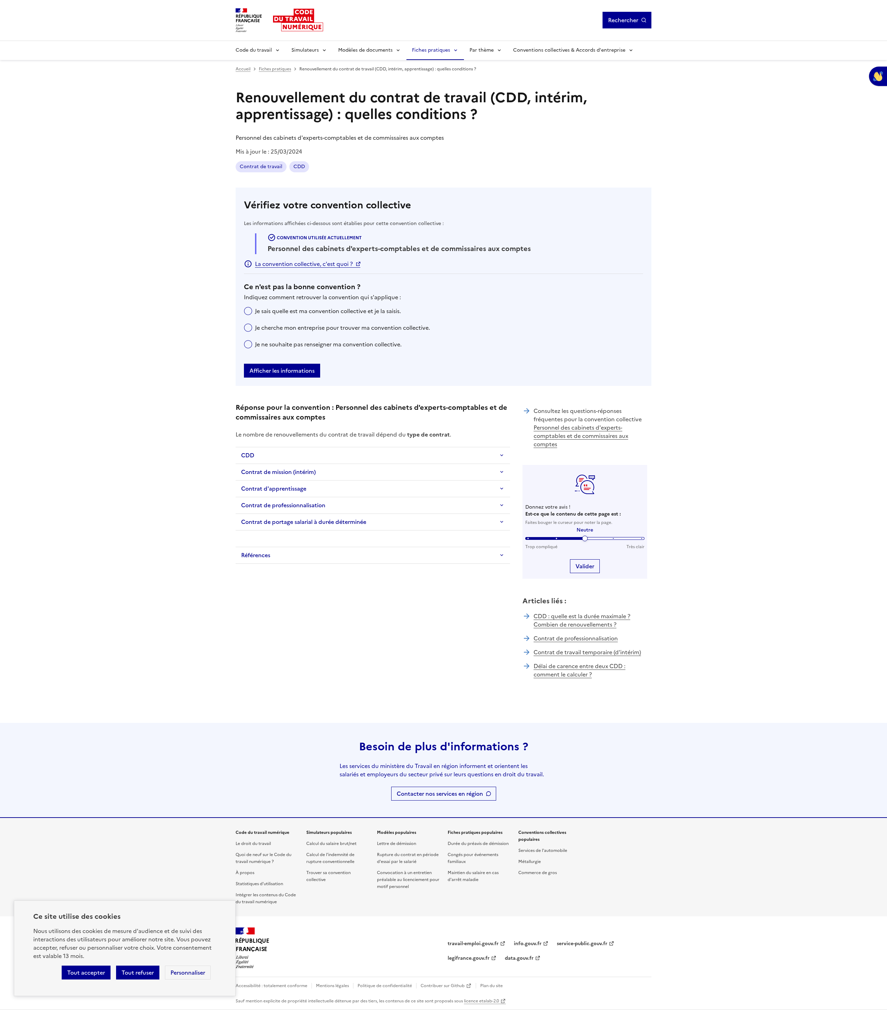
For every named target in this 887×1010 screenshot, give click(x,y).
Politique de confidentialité (385, 986)
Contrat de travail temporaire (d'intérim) (587, 652)
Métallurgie (529, 861)
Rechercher (623, 20)
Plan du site (491, 986)
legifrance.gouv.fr (469, 958)
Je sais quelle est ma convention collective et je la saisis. (328, 311)
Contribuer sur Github (443, 986)
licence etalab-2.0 (481, 1001)
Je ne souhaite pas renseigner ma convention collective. (328, 344)
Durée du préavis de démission (478, 843)
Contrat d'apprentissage (273, 488)
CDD (299, 166)
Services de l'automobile (542, 850)
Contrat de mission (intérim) (278, 472)
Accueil (243, 69)
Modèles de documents (365, 50)
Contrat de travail (261, 166)
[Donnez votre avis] (878, 76)
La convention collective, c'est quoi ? (304, 264)
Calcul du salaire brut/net (331, 843)
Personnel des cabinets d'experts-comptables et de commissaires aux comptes (581, 435)
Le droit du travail (253, 843)
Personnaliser (187, 972)
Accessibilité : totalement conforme (271, 986)
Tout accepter (86, 972)
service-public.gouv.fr (582, 943)
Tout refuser (138, 972)
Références (255, 555)
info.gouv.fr (528, 943)
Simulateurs (305, 50)
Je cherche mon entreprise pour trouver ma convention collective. (342, 327)
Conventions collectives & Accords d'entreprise (569, 50)
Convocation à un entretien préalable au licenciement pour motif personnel (408, 880)
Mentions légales (332, 986)
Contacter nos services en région (440, 793)
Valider (585, 566)
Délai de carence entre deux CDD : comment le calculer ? (579, 670)
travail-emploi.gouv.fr (473, 943)
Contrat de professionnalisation (283, 505)
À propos (245, 873)
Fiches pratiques (431, 50)
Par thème (481, 50)
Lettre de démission (396, 843)
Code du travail (254, 50)
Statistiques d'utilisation (259, 884)
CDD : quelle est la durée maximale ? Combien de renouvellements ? (582, 620)
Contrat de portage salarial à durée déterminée (303, 522)
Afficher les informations (282, 370)
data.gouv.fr (519, 958)
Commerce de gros (537, 873)
